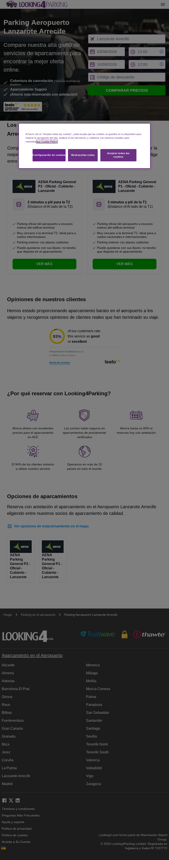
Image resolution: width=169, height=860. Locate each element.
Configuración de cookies (49, 155)
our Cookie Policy (47, 141)
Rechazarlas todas (83, 155)
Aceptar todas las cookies (118, 155)
